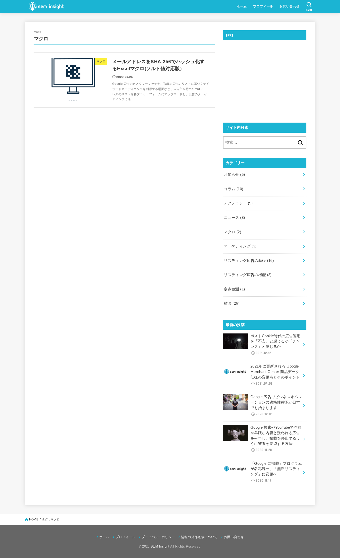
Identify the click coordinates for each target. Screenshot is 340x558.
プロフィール (263, 6)
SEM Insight (160, 546)
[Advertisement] (264, 79)
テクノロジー (238, 203)
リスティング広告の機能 (248, 275)
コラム (233, 189)
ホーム (242, 6)
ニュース (234, 218)
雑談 (231, 303)
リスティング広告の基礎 (249, 261)
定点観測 (234, 289)
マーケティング (240, 246)
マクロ (232, 232)
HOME (33, 519)
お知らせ (234, 175)
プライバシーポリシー (158, 537)
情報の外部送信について (199, 537)
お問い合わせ (289, 6)
